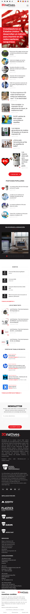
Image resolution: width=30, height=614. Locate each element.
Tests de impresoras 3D (8, 544)
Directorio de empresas (8, 543)
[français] (25, 1)
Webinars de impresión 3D (9, 551)
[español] (23, 1)
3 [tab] (11, 256)
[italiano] (27, 1)
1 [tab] (7, 256)
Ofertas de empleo (7, 547)
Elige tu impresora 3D (7, 541)
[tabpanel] (15, 242)
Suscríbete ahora (15, 427)
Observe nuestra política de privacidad (10, 607)
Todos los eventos (8, 301)
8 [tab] (23, 256)
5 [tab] (16, 256)
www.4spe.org (5, 484)
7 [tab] (20, 256)
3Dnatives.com (22, 459)
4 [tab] (13, 256)
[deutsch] (18, 1)
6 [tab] (18, 256)
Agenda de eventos (7, 546)
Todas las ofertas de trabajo (11, 393)
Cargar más (14, 174)
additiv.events (5, 460)
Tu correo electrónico (9, 416)
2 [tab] (9, 256)
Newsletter (4, 549)
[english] (20, 1)
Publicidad (4, 552)
